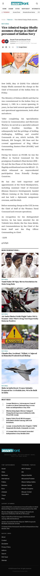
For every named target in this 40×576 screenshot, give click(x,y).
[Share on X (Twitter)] (9, 47)
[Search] (36, 3)
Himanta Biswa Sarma (29, 12)
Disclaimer (5, 543)
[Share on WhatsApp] (3, 47)
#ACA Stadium (26, 468)
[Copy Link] (12, 47)
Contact (4, 540)
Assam (11, 8)
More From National (11, 250)
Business (4, 485)
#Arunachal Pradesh (28, 478)
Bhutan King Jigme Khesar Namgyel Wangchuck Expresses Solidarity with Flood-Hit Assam (17, 513)
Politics (4, 482)
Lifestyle (4, 492)
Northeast (26, 8)
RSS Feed (5, 557)
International (5, 478)
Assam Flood (16, 12)
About (3, 537)
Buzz (3, 488)
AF (3, 41)
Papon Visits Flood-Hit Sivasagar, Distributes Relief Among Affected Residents (18, 518)
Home (4, 8)
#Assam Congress (27, 488)
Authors (4, 550)
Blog (3, 498)
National (10, 19)
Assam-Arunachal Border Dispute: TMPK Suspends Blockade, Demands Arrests (19, 523)
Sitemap (4, 560)
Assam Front (14, 39)
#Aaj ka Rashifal (27, 475)
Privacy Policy (6, 547)
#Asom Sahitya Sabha (28, 482)
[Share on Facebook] (6, 47)
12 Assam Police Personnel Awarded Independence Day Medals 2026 (20, 527)
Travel (4, 495)
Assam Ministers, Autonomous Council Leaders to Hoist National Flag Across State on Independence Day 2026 (20, 508)
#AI (23, 472)
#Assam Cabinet (27, 485)
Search (4, 553)
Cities (17, 8)
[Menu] (3, 3)
